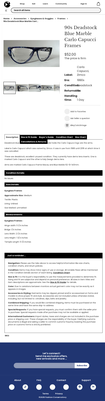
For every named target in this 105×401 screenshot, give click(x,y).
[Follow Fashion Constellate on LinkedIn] (93, 387)
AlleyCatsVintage (78, 125)
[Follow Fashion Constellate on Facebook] (39, 387)
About (17, 380)
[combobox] (56, 10)
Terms (45, 393)
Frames (61, 18)
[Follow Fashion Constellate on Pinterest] (66, 387)
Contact (61, 380)
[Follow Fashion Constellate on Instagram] (11, 387)
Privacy (59, 393)
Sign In (84, 4)
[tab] (12, 137)
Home (6, 18)
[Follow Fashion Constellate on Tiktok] (25, 387)
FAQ (39, 380)
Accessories (20, 18)
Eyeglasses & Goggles (41, 18)
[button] (22, 87)
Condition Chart (61, 272)
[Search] (96, 10)
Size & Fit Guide (58, 282)
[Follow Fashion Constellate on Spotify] (79, 387)
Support (86, 380)
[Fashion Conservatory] (7, 4)
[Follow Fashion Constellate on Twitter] (52, 387)
